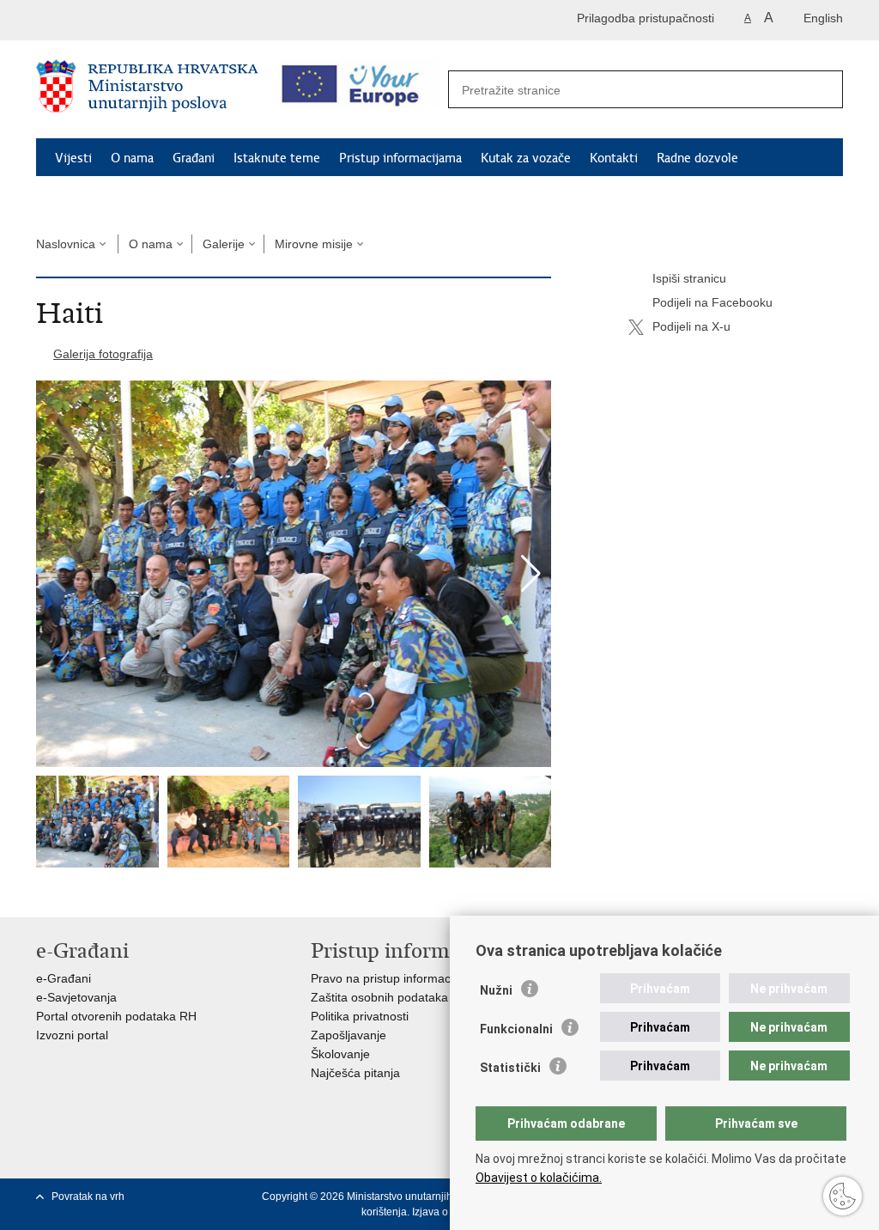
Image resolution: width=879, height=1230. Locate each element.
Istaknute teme (276, 158)
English (823, 18)
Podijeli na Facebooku (712, 302)
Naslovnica (65, 244)
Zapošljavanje (348, 1035)
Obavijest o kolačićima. (539, 1177)
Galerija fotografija (103, 354)
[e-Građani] (109, 20)
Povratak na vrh (88, 1196)
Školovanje (340, 1054)
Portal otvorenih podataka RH (116, 1016)
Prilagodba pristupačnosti (645, 18)
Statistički (510, 1068)
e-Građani (63, 978)
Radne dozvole (697, 158)
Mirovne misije (314, 244)
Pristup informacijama (400, 158)
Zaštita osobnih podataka (379, 997)
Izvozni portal (72, 1035)
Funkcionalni (516, 1029)
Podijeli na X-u (691, 326)
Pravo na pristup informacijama (395, 978)
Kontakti (614, 158)
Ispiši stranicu (689, 278)
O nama (132, 158)
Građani (194, 158)
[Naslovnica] (147, 90)
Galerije (224, 244)
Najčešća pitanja (355, 1073)
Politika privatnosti (360, 1016)
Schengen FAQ (96, 197)
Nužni (496, 990)
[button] (531, 574)
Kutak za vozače (526, 158)
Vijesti (73, 158)
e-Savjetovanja (76, 997)
